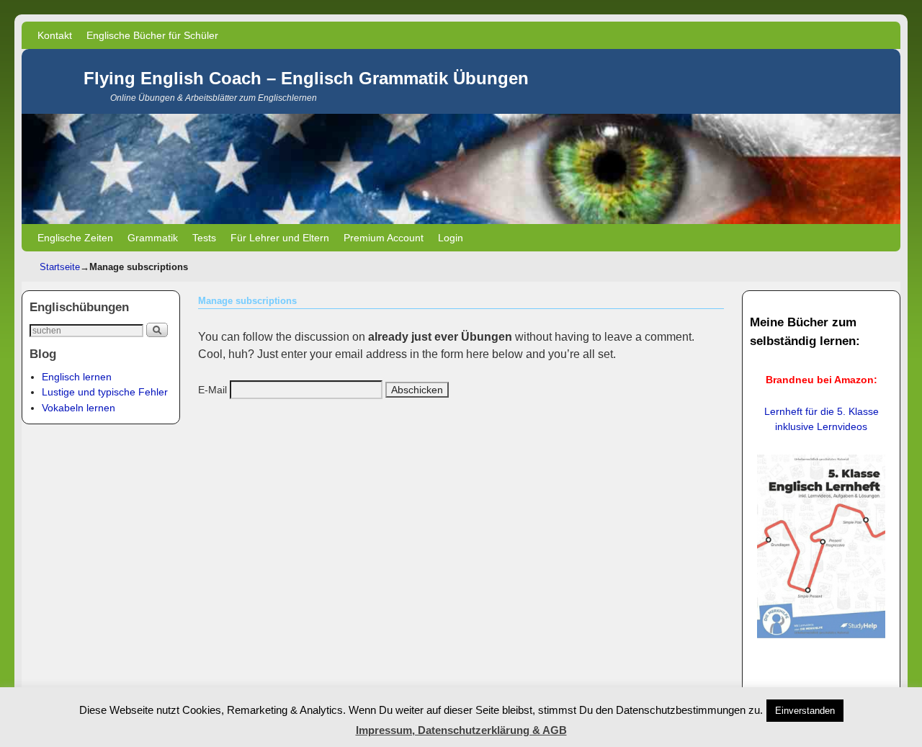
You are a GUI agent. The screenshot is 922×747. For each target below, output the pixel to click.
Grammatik (152, 237)
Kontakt (54, 35)
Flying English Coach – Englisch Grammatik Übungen (306, 78)
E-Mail (212, 389)
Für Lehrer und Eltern (279, 237)
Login (450, 237)
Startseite (60, 266)
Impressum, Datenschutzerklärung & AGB (461, 730)
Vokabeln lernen (78, 407)
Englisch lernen (77, 377)
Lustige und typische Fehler (105, 392)
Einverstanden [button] (805, 710)
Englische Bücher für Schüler (152, 35)
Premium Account (384, 237)
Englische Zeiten (75, 237)
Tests (204, 237)
